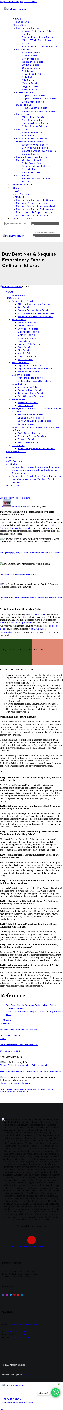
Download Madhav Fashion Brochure (31, 1246)
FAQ (8, 1014)
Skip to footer (28, 1)
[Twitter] (11, 1295)
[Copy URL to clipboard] (22, 1019)
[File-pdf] (31, 1240)
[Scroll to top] (1, 1408)
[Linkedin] (22, 1295)
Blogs (27, 497)
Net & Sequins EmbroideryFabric (28, 526)
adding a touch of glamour (16, 622)
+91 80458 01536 (11, 1399)
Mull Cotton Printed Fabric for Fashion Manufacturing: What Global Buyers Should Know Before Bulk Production (30, 553)
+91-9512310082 (22, 1334)
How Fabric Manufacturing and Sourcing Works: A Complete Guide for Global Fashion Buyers (31, 598)
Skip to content (9, 1)
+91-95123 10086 (18, 1331)
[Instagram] (7, 1295)
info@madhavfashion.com (23, 1324)
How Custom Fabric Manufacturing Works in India (18, 574)
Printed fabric (40, 1065)
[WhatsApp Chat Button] (55, 1392)
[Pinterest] (14, 1295)
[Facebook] (3, 1295)
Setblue (28, 1374)
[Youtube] (18, 1295)
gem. (51, 528)
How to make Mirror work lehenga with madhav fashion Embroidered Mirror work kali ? (26, 1090)
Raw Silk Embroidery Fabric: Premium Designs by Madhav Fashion (31, 1071)
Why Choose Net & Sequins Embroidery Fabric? (34, 1011)
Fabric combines (35, 614)
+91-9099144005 (21, 1337)
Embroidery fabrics (11, 497)
